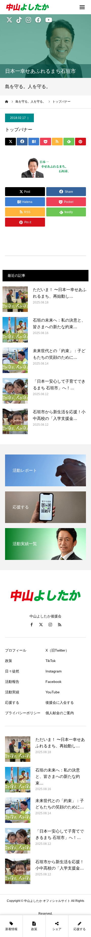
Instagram (54, 671)
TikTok (51, 661)
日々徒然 (12, 671)
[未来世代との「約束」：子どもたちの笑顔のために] (15, 360)
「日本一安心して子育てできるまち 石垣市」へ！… (59, 384)
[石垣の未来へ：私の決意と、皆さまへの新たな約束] (15, 329)
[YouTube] (48, 20)
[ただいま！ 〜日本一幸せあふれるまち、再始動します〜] (15, 299)
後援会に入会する (60, 702)
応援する (12, 702)
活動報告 (12, 682)
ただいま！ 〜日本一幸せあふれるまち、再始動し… (59, 292)
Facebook (53, 682)
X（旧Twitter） (57, 650)
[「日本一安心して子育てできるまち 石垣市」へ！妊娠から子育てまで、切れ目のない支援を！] (15, 391)
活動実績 (12, 692)
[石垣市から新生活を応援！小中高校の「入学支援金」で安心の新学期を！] (15, 421)
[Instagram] (28, 20)
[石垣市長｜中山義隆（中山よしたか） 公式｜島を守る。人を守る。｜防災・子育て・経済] (35, 7)
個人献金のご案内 (60, 713)
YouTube (53, 692)
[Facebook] (38, 20)
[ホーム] (7, 101)
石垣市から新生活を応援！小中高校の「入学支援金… (59, 415)
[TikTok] (19, 20)
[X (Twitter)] (9, 20)
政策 (8, 661)
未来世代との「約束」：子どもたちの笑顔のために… (59, 354)
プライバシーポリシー (22, 713)
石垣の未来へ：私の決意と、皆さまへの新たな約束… (59, 323)
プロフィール (15, 650)
